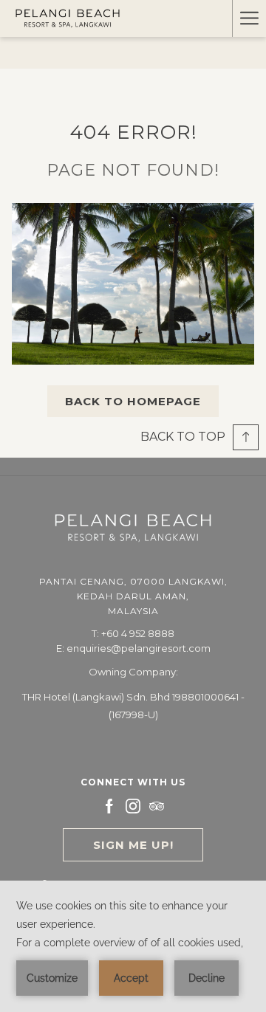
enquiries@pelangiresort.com (138, 648)
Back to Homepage (133, 401)
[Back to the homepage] (67, 18)
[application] (133, 946)
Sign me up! (133, 845)
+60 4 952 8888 (137, 633)
